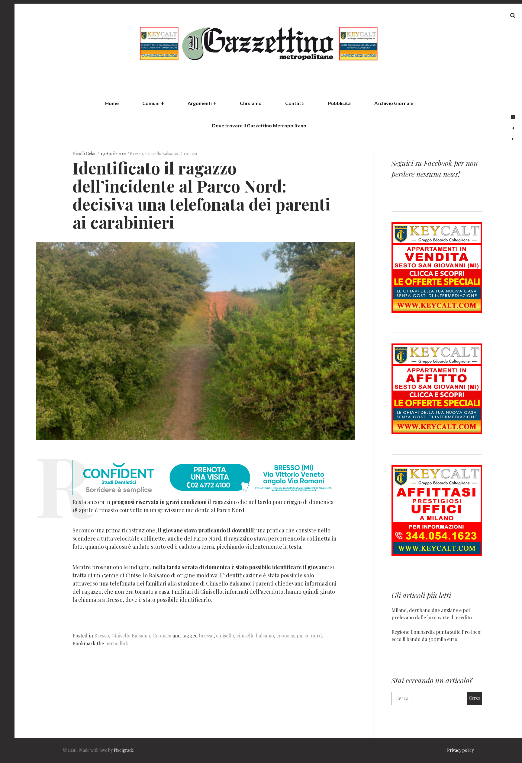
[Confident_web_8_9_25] (204, 493)
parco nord (309, 635)
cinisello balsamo (255, 635)
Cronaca (189, 153)
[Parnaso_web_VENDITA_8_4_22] (437, 311)
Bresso (136, 153)
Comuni (153, 103)
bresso (206, 635)
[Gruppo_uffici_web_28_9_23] (437, 554)
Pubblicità (339, 103)
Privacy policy (460, 750)
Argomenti (202, 103)
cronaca (285, 635)
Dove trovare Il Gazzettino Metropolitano (259, 125)
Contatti (294, 103)
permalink (116, 643)
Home (112, 103)
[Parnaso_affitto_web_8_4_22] (437, 432)
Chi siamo (251, 103)
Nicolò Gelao (85, 153)
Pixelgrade (124, 750)
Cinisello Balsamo (161, 153)
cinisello (225, 635)
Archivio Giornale (393, 103)
